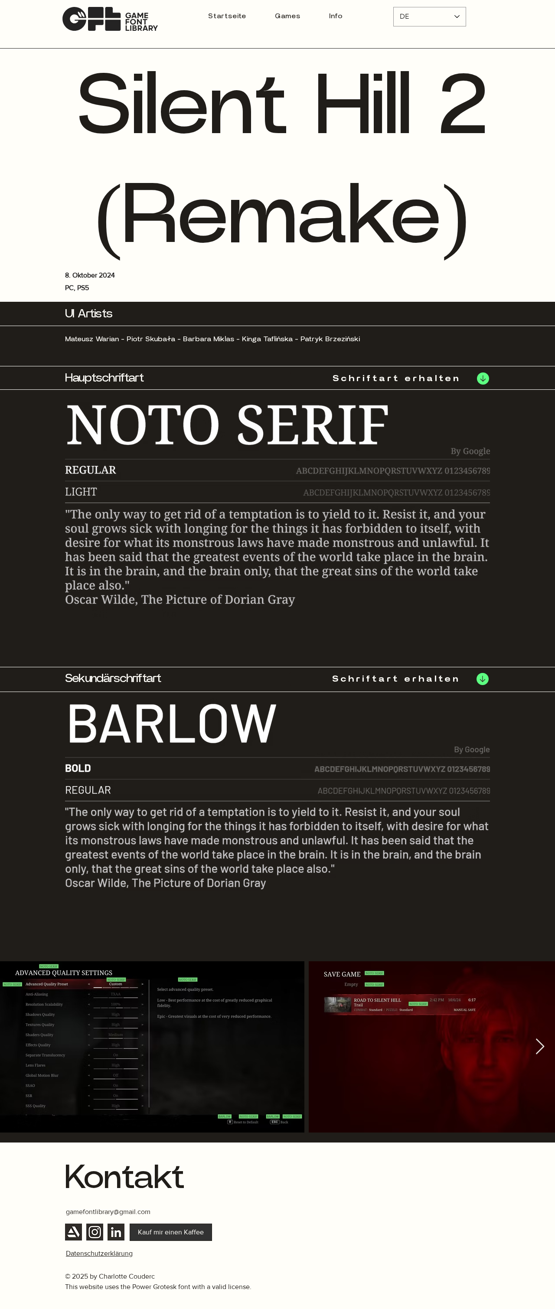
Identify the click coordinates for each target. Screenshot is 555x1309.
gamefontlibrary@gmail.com (108, 1211)
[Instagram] (94, 1232)
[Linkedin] (116, 1232)
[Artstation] (73, 1232)
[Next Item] (540, 1046)
